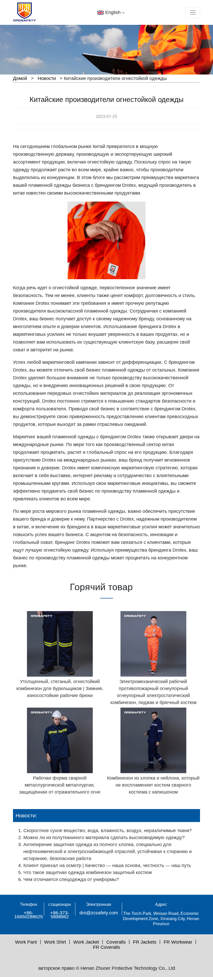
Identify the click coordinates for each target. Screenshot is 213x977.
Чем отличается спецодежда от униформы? (71, 879)
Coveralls (116, 942)
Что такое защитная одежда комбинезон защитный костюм (87, 872)
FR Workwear (178, 942)
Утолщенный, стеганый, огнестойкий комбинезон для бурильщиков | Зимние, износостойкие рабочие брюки (59, 688)
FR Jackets (144, 942)
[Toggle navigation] (192, 12)
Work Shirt (55, 942)
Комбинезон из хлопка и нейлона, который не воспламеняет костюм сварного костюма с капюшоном (153, 785)
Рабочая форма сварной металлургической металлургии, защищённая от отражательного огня (59, 785)
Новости (47, 78)
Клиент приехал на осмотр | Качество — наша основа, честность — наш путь (107, 865)
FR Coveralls (106, 947)
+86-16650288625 (28, 914)
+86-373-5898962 (59, 914)
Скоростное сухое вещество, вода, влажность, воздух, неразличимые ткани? (107, 830)
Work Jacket (86, 942)
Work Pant (26, 942)
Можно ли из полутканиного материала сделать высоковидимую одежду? (104, 837)
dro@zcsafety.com (98, 912)
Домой (20, 78)
